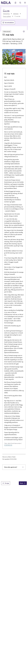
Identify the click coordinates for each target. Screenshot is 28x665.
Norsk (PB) (6, 11)
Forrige (7, 483)
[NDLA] (6, 2)
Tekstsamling (6, 13)
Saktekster (16, 13)
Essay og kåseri (7, 16)
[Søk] (20, 2)
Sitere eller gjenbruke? (10, 467)
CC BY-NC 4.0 (8, 445)
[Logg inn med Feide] (15, 2)
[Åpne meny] (25, 2)
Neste (21, 483)
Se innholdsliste (9, 22)
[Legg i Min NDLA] (24, 31)
